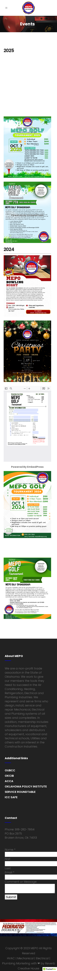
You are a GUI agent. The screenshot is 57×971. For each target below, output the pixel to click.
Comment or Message (21, 882)
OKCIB (9, 776)
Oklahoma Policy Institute (26, 786)
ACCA (9, 781)
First (7, 859)
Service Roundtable (20, 792)
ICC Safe (11, 797)
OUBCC (10, 770)
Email (9, 872)
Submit (11, 897)
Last (8, 868)
